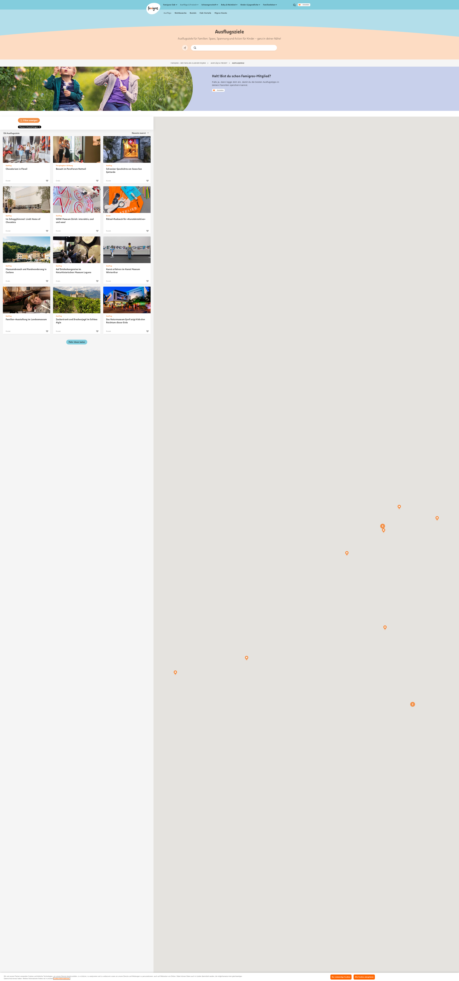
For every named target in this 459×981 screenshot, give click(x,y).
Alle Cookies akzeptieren (364, 977)
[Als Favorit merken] (47, 180)
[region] (229, 977)
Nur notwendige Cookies (341, 977)
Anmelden (306, 5)
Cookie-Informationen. (61, 978)
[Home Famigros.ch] (153, 8)
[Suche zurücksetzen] (273, 47)
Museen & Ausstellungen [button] (28, 127)
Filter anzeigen (30, 120)
